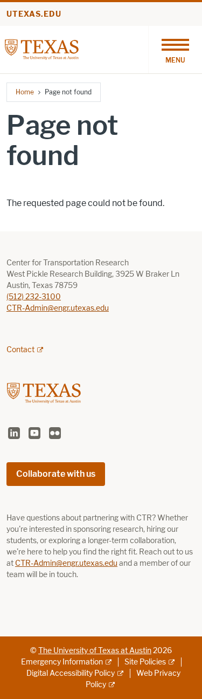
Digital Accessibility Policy (70, 673)
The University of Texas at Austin (94, 650)
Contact (20, 349)
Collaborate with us (55, 474)
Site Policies (145, 662)
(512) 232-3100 (33, 296)
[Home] (41, 49)
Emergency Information (62, 662)
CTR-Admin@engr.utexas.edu (57, 308)
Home (25, 92)
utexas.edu (33, 14)
